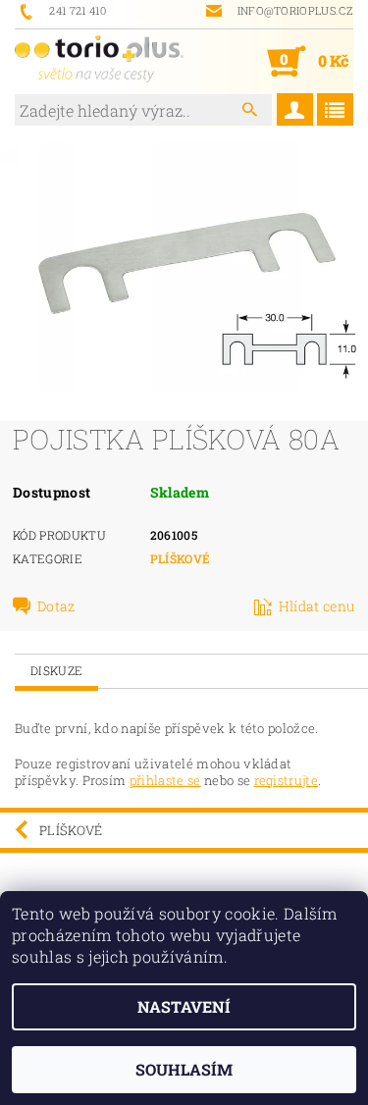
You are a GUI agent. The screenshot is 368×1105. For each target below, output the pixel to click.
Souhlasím (184, 1069)
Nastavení (184, 1006)
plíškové (180, 558)
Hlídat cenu (317, 606)
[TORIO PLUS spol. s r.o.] (99, 60)
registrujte (286, 780)
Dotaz (56, 606)
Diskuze (56, 670)
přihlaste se (165, 780)
